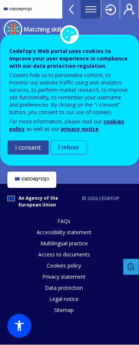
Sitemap (64, 310)
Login (110, 9)
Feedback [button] (131, 267)
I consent (28, 147)
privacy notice (80, 128)
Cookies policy (64, 265)
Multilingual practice (64, 243)
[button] (19, 326)
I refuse (68, 147)
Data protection (64, 287)
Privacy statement (64, 276)
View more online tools (71, 9)
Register (129, 9)
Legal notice (64, 298)
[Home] (18, 9)
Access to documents (64, 254)
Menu (90, 9)
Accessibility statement (64, 232)
